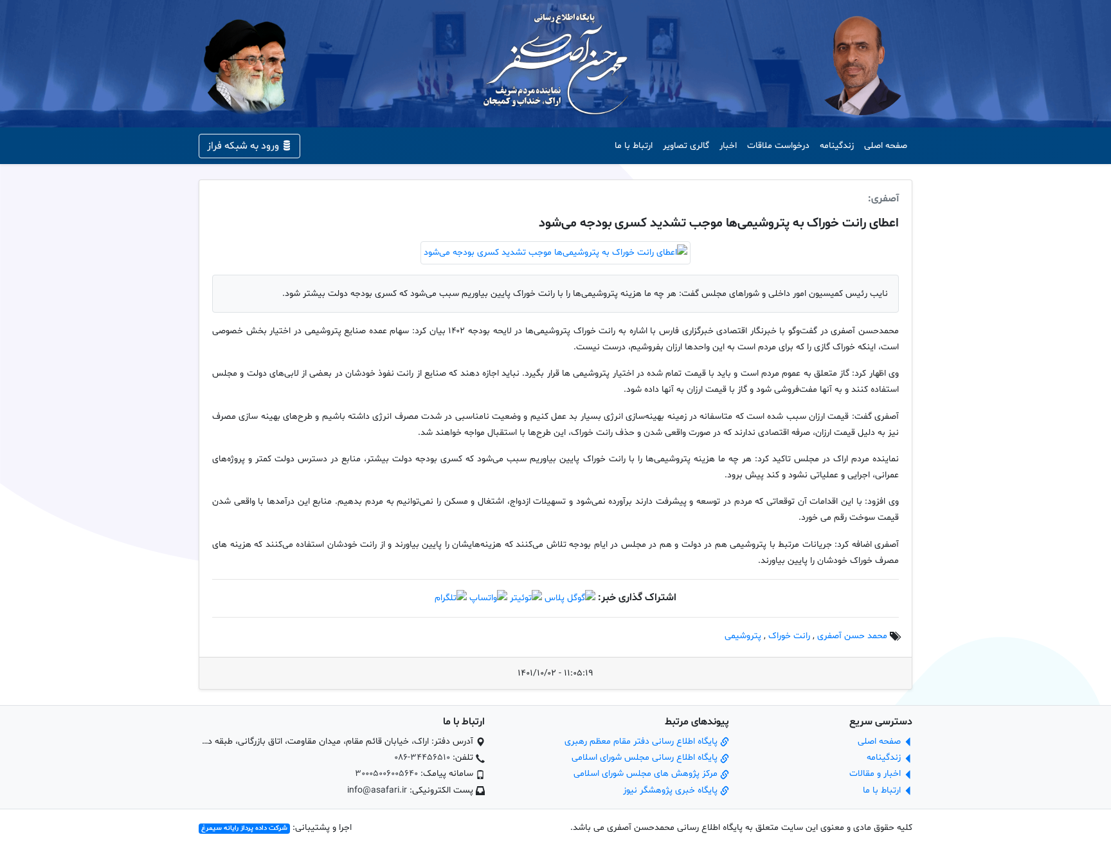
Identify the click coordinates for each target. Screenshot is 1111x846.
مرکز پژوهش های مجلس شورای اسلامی (647, 774)
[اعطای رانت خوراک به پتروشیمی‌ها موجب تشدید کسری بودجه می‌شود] (555, 253)
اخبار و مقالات (876, 774)
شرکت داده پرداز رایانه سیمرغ (244, 828)
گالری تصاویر (686, 146)
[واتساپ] (488, 598)
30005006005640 (386, 774)
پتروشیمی (743, 636)
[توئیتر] (526, 598)
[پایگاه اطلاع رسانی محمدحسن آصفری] (556, 64)
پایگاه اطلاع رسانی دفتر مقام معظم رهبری (642, 741)
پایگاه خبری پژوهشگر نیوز (671, 790)
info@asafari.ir (377, 790)
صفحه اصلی (885, 146)
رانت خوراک (789, 636)
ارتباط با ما (634, 146)
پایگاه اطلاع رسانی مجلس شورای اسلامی (646, 757)
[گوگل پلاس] (570, 598)
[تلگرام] (451, 598)
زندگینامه (837, 146)
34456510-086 (422, 757)
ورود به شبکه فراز (244, 146)
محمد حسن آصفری (852, 636)
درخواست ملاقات (778, 146)
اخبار (728, 146)
